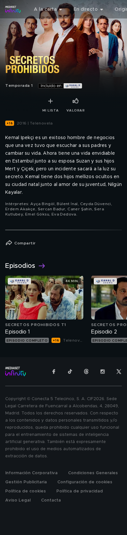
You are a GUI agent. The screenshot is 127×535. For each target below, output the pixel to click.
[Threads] (86, 371)
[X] (119, 371)
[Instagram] (103, 371)
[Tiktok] (70, 371)
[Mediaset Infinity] (13, 9)
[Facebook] (54, 371)
